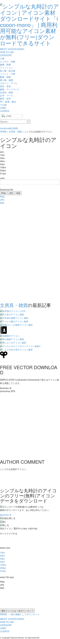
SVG (18, 193)
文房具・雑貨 (15, 131)
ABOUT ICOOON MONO (12, 49)
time (7, 128)
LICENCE (4, 110)
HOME (3, 131)
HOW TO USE (7, 52)
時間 (15, 128)
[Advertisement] (12, 252)
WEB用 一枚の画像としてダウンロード (19, 614)
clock (2, 128)
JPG (11, 193)
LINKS (3, 107)
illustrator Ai (5, 514)
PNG (3, 193)
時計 (11, 128)
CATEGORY (6, 55)
